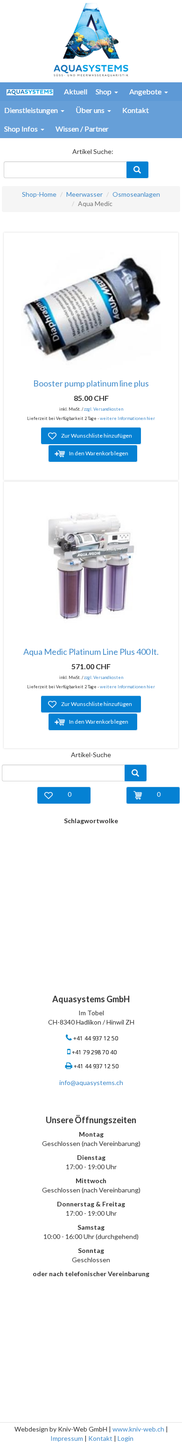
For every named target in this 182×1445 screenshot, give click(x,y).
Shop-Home (39, 194)
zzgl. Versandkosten (103, 409)
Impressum (66, 1438)
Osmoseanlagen (136, 194)
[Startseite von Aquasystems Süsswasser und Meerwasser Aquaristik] (91, 39)
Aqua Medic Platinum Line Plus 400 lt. (91, 651)
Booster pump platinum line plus (91, 383)
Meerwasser (84, 194)
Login (125, 1438)
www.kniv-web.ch (138, 1429)
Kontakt (100, 1438)
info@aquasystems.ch (91, 1082)
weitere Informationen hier (127, 418)
